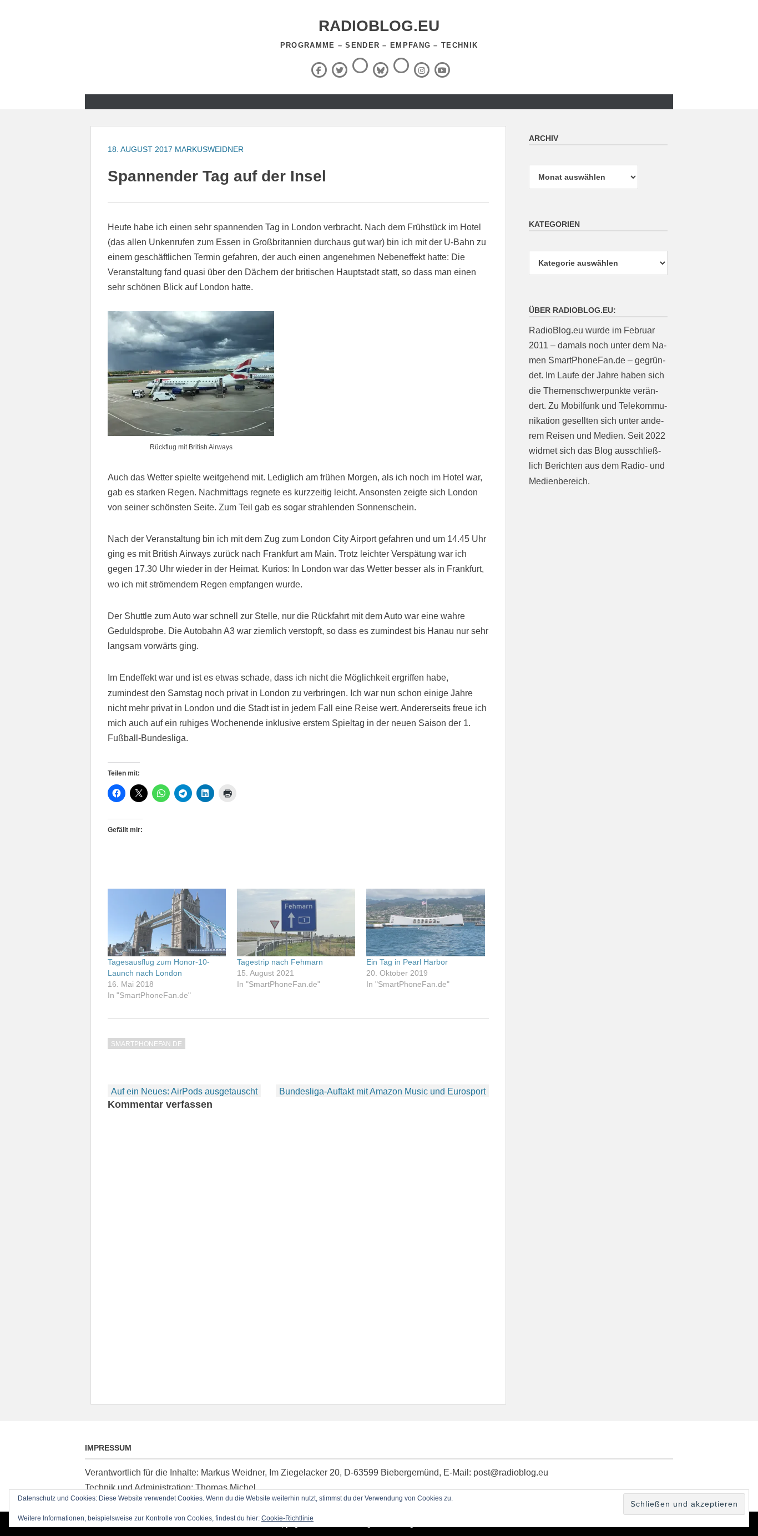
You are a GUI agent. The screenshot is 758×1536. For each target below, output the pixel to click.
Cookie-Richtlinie (287, 1518)
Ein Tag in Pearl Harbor (407, 961)
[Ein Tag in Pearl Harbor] (425, 922)
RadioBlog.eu (379, 25)
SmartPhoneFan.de (146, 1044)
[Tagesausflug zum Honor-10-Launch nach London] (167, 922)
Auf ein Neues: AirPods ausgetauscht (184, 1091)
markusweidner (209, 149)
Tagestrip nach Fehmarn (280, 961)
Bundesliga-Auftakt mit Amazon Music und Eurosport (382, 1091)
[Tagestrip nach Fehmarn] (296, 922)
